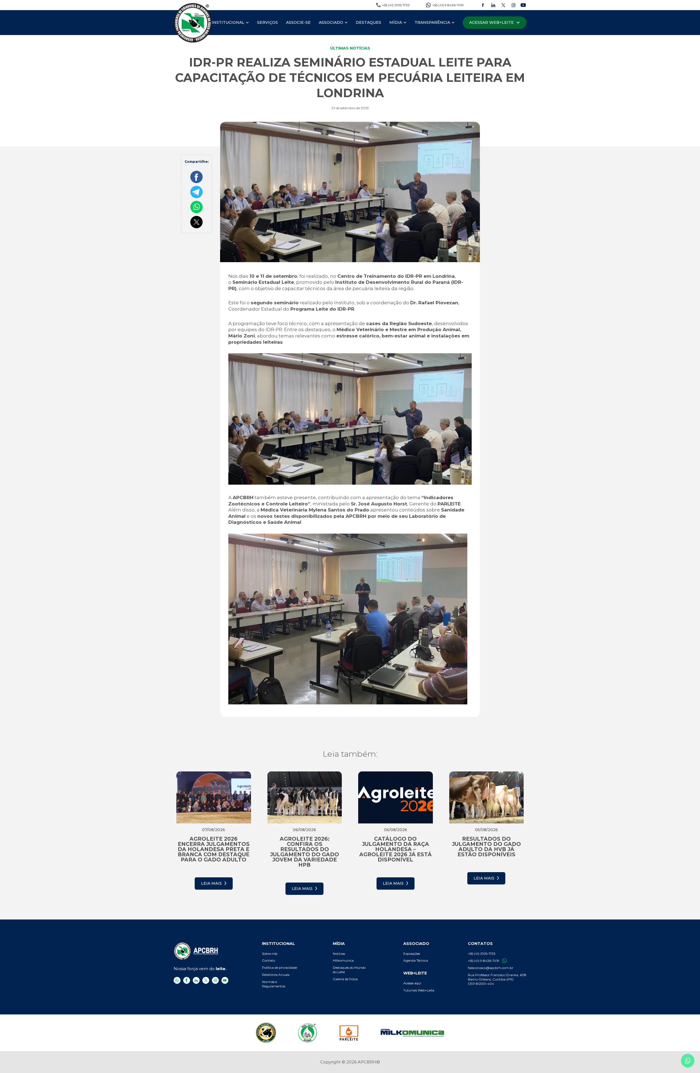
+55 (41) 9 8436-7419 (483, 961)
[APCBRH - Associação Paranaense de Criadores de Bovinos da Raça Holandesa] (193, 22)
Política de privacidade (279, 967)
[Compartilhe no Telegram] (196, 192)
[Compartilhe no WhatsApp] (196, 207)
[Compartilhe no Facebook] (196, 177)
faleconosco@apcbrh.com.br (490, 968)
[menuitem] (230, 22)
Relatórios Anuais (275, 975)
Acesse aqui (412, 983)
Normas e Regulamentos (273, 984)
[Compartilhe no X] (196, 222)
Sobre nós (269, 953)
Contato (268, 960)
